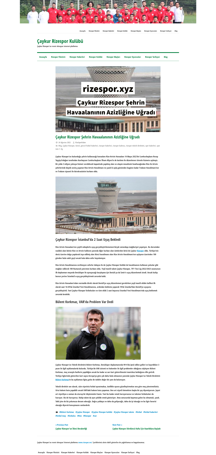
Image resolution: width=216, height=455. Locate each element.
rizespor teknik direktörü (135, 145)
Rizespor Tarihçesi (165, 31)
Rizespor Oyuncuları (150, 31)
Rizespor (140, 250)
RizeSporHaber (80, 142)
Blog (176, 31)
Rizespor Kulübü (122, 31)
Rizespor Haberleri (108, 31)
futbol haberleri (151, 412)
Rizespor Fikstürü (94, 31)
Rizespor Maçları (136, 31)
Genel (78, 145)
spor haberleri (150, 145)
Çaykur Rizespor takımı (124, 412)
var (95, 415)
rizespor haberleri (105, 145)
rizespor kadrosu (119, 145)
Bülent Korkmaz (62, 379)
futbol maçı (61, 415)
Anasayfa (83, 31)
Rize (80, 415)
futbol (139, 412)
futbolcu (72, 415)
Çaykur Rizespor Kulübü (60, 41)
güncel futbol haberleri (89, 145)
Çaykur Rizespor (68, 145)
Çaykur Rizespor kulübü (102, 412)
